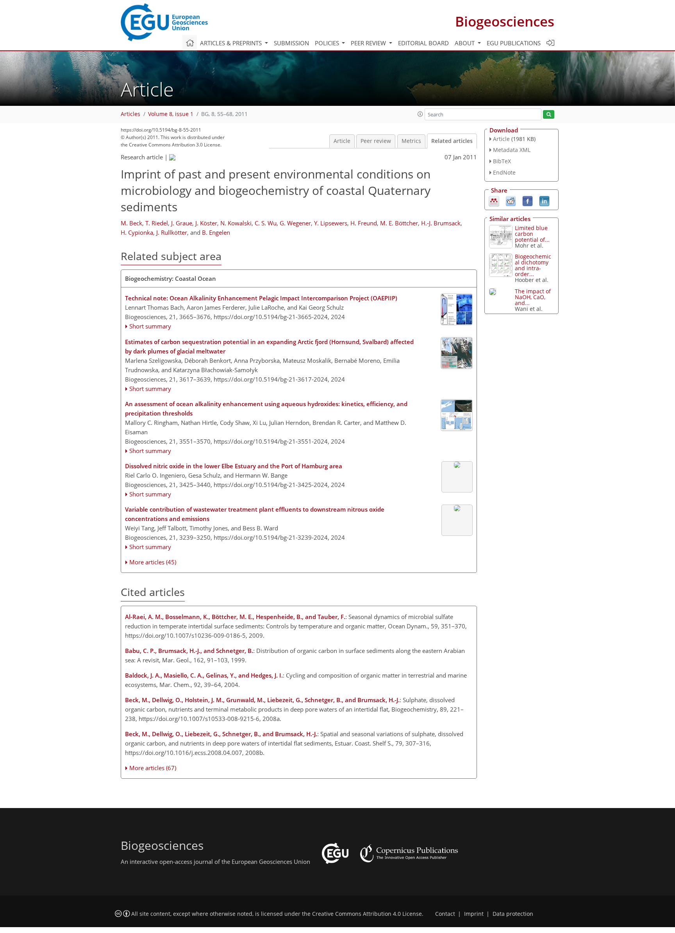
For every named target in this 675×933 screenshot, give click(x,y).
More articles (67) (152, 768)
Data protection (513, 913)
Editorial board (423, 43)
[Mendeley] (494, 200)
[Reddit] (510, 200)
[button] (420, 114)
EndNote (504, 172)
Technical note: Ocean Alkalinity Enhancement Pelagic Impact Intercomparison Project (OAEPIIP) (261, 298)
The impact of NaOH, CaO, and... (533, 297)
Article (342, 140)
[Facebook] (527, 200)
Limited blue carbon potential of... (532, 233)
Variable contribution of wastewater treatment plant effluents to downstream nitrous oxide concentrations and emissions (254, 514)
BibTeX (502, 161)
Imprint (474, 913)
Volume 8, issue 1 (170, 114)
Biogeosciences (504, 21)
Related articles (452, 140)
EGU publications (514, 43)
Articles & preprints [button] (231, 43)
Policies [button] (328, 43)
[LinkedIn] (544, 200)
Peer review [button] (369, 43)
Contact (445, 913)
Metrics (411, 140)
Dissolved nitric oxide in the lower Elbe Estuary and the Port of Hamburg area (233, 466)
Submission (291, 43)
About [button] (465, 43)
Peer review (376, 140)
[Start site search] (548, 114)
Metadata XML (511, 149)
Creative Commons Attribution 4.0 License (367, 913)
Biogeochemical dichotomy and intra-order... (533, 265)
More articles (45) (152, 562)
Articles (130, 114)
